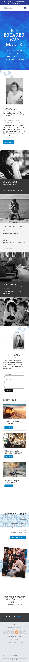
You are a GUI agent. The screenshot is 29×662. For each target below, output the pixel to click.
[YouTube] (19, 4)
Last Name (7, 385)
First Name (7, 379)
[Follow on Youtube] (25, 632)
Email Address (8, 374)
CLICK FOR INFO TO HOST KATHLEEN (12, 292)
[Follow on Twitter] (8, 632)
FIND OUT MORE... (17, 537)
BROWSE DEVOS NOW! (10, 233)
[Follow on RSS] (16, 632)
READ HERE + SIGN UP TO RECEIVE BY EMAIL (11, 248)
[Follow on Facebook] (4, 632)
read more (9, 427)
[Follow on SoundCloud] (20, 632)
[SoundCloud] (17, 4)
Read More (9, 142)
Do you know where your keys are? (13, 481)
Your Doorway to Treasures (11, 422)
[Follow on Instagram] (12, 632)
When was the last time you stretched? (13, 452)
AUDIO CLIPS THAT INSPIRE (12, 190)
